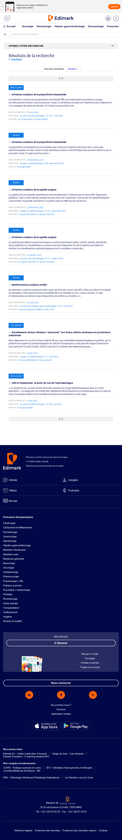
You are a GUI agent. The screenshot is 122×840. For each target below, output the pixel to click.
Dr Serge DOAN (25, 119)
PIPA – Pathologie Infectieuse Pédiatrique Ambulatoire (31, 777)
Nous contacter (61, 682)
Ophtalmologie (10, 572)
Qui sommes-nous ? (61, 705)
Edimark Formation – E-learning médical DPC (26, 756)
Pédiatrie (8, 594)
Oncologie (27, 26)
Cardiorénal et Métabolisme (17, 527)
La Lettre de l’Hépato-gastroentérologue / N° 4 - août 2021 (46, 306)
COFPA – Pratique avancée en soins (22, 767)
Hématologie (44, 26)
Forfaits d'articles (90, 662)
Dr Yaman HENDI (40, 119)
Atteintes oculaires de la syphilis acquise (34, 189)
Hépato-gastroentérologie (69, 26)
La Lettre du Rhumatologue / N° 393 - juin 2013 (41, 404)
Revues (13, 500)
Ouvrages (90, 658)
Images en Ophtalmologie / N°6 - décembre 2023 (42, 163)
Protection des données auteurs (79, 830)
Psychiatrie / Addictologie (16, 590)
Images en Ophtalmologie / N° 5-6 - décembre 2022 (43, 210)
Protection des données (47, 830)
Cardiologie (9, 523)
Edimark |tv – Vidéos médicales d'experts (25, 753)
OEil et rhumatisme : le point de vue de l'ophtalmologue (42, 382)
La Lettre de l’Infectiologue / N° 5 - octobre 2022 (42, 258)
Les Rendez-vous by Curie (79, 777)
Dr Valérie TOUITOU (45, 214)
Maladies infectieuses (14, 549)
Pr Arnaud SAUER (25, 407)
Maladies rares (11, 554)
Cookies (103, 830)
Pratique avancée (12, 585)
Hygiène (7, 616)
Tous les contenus (54, 68)
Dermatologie (96, 26)
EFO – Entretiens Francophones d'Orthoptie (69, 767)
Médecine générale (13, 558)
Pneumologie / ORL (13, 581)
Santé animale (10, 603)
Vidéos (13, 490)
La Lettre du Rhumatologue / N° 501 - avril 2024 (41, 115)
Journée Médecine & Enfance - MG (21, 770)
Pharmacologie (11, 576)
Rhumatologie (10, 598)
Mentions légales (23, 830)
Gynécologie (10, 536)
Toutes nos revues (90, 667)
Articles (13, 480)
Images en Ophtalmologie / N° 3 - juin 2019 (39, 356)
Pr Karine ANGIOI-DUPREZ (30, 309)
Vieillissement (10, 612)
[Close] (2, 7)
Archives (61, 709)
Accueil (11, 26)
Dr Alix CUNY (48, 309)
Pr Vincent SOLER (44, 360)
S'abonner (61, 643)
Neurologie (9, 563)
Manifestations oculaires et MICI (29, 284)
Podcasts (73, 490)
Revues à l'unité (89, 654)
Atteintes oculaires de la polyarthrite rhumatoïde (39, 94)
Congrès (73, 480)
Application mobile (61, 713)
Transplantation (11, 607)
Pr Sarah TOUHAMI (27, 214)
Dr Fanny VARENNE (26, 360)
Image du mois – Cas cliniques (68, 753)
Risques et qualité (12, 621)
